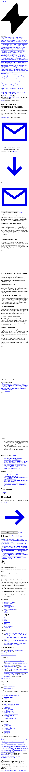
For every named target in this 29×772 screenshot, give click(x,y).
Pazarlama (3, 92)
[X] (1, 91)
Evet (2, 382)
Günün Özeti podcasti (9, 727)
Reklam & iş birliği (8, 697)
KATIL (3, 575)
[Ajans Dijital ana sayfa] (14, 87)
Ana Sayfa (11, 97)
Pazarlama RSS (9, 711)
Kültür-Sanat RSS (9, 712)
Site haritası (6, 733)
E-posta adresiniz (5, 573)
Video (4, 94)
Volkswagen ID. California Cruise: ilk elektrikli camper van (13, 57)
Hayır (10, 382)
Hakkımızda (7, 617)
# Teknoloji (3, 492)
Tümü (13, 455)
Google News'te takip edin (11, 714)
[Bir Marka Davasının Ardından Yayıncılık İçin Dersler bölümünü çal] (2, 653)
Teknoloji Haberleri (8, 603)
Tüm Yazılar (7, 622)
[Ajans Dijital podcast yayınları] (6, 578)
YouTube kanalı (9, 716)
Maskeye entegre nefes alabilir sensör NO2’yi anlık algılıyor (14, 41)
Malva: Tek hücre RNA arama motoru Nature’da (13, 42)
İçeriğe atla (3, 1)
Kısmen (6, 382)
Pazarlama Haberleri (9, 602)
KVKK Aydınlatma (8, 626)
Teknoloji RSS (8, 707)
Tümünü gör (17, 536)
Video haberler (7, 729)
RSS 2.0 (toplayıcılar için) (11, 705)
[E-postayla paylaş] (14, 145)
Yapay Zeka (16, 92)
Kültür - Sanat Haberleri (9, 609)
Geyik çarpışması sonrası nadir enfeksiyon (14, 661)
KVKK (6, 757)
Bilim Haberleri (7, 605)
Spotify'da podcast (9, 715)
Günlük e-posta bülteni (10, 718)
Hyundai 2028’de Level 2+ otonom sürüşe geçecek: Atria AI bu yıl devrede (15, 644)
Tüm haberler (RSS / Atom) (12, 704)
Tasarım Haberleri (8, 607)
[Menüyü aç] (13, 96)
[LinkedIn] (3, 91)
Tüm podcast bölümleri (9, 728)
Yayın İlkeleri (7, 627)
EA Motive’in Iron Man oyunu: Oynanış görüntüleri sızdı (14, 48)
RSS (2, 89)
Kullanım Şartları (13, 756)
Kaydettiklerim (7, 725)
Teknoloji (8, 92)
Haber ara (6, 724)
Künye (5, 619)
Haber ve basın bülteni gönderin (11, 695)
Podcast (8, 94)
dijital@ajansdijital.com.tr (10, 686)
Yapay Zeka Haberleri (9, 606)
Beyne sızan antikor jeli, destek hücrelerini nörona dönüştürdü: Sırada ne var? (14, 44)
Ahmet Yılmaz (5, 117)
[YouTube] (4, 91)
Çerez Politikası (11, 757)
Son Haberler (13, 94)
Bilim (11, 92)
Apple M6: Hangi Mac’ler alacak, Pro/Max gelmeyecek (13, 46)
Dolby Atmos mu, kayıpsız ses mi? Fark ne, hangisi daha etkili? (13, 50)
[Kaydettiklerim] (4, 95)
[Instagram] (2, 91)
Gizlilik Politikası (8, 624)
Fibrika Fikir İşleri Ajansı (7, 754)
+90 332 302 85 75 (8, 688)
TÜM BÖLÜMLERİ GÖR (8, 655)
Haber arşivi (7, 731)
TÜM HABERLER (6, 678)
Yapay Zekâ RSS (9, 710)
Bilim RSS (7, 708)
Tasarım (21, 92)
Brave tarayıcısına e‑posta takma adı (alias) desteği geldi (13, 53)
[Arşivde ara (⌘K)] (2, 96)
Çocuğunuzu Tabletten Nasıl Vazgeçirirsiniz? (16, 633)
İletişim (5, 620)
